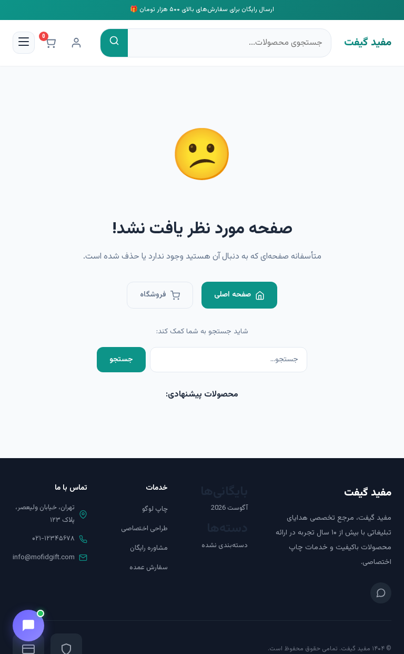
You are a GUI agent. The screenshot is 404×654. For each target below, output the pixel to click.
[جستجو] (114, 43)
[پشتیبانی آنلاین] (28, 625)
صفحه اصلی (232, 295)
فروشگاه (153, 295)
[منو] (24, 43)
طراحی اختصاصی (144, 528)
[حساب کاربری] (76, 43)
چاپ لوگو (155, 509)
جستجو (121, 359)
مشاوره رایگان (149, 548)
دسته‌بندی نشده (224, 545)
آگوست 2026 (229, 508)
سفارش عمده (148, 567)
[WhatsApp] (380, 592)
